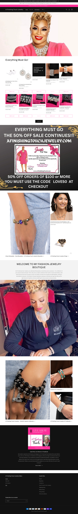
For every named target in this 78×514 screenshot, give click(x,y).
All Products (7, 483)
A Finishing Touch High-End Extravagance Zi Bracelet (24, 109)
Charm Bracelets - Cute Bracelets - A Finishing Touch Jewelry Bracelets (24, 256)
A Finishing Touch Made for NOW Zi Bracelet (38, 106)
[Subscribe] (26, 500)
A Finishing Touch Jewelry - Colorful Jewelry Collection (19, 421)
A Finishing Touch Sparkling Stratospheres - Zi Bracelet (38, 70)
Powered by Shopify (44, 511)
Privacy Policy (42, 491)
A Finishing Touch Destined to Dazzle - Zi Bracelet (65, 78)
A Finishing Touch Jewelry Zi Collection (61, 421)
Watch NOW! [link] (38, 465)
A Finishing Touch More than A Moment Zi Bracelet (11, 106)
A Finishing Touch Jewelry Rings (59, 256)
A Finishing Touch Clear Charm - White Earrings (11, 82)
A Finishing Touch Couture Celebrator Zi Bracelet (51, 109)
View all (39, 121)
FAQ (6, 485)
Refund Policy (42, 489)
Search (40, 478)
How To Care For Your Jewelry (45, 485)
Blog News (41, 480)
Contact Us (41, 483)
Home (6, 478)
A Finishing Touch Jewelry (37, 511)
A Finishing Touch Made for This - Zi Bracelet (52, 80)
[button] (37, 9)
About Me (7, 480)
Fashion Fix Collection (56, 389)
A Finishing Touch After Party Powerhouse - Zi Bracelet (65, 107)
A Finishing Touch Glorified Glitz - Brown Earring (25, 85)
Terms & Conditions (43, 493)
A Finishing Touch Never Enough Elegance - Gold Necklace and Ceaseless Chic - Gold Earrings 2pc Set (61, 222)
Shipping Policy (42, 487)
